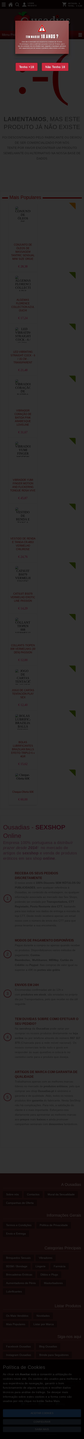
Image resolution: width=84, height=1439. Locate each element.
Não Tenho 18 (55, 67)
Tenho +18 (26, 67)
